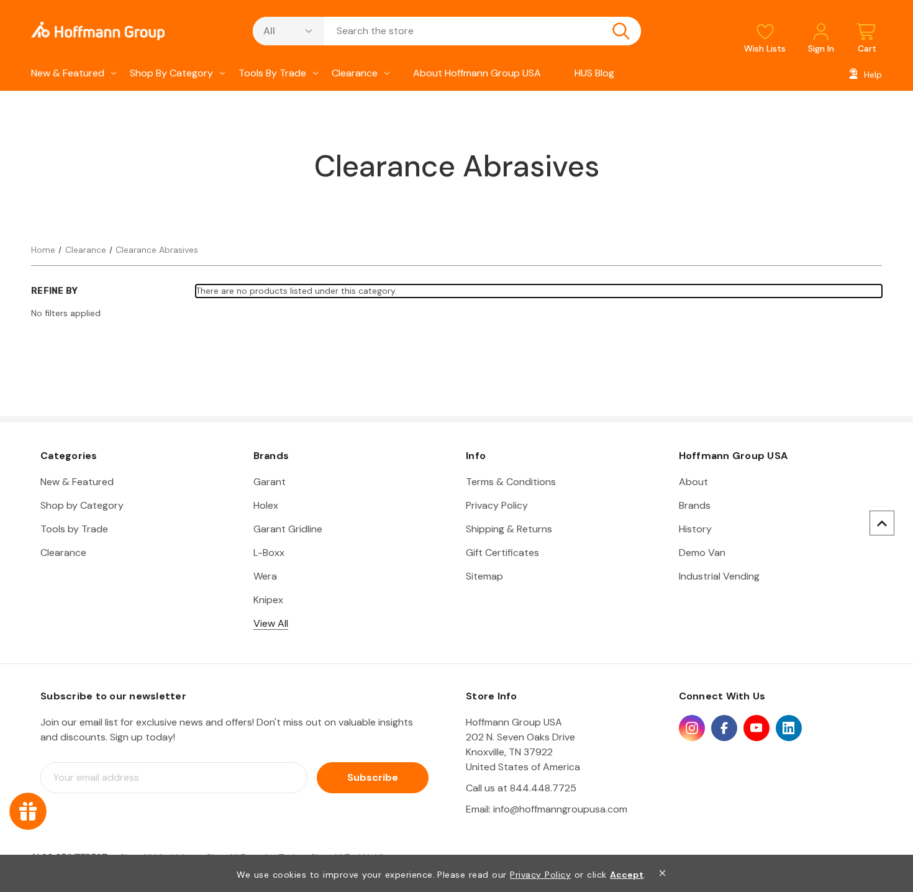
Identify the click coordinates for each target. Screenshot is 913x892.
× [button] (662, 873)
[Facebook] (724, 728)
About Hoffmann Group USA (477, 73)
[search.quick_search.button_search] (621, 31)
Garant (269, 481)
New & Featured (67, 73)
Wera (265, 576)
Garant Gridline (287, 528)
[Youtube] (756, 728)
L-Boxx (268, 552)
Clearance (355, 73)
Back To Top (882, 523)
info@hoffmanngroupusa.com (560, 809)
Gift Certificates (502, 552)
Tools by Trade (272, 73)
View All (270, 623)
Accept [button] (626, 875)
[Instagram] (692, 728)
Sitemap (484, 576)
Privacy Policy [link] (540, 874)
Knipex (268, 599)
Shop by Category (171, 73)
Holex (265, 505)
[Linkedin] (789, 728)
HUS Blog (594, 73)
